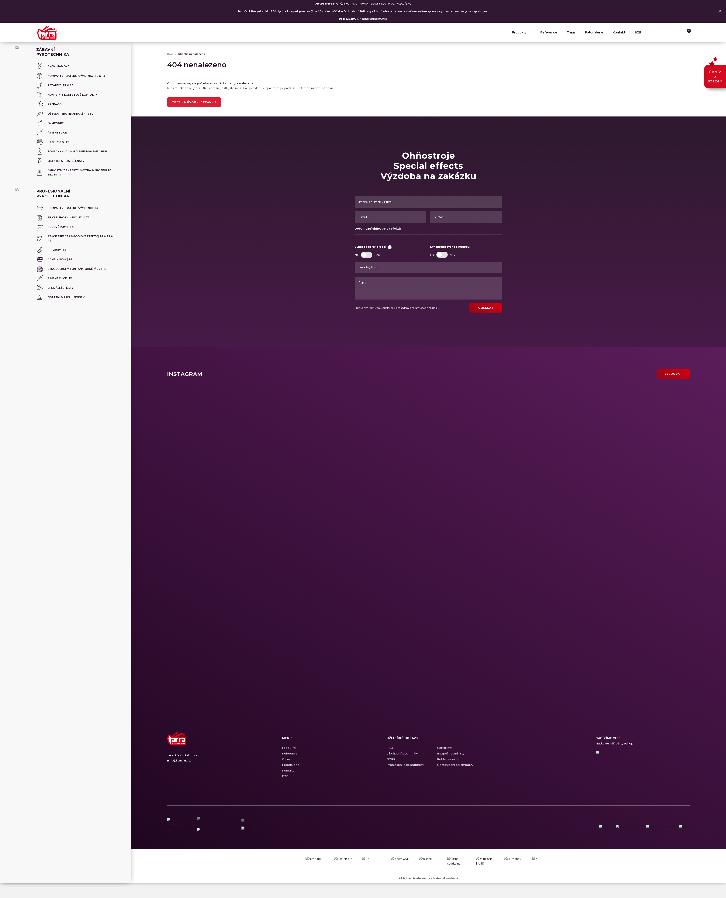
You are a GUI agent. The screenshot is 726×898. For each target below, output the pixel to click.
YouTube (190, 778)
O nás (571, 32)
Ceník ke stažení (716, 76)
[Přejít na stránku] (605, 827)
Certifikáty (444, 748)
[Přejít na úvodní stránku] (47, 32)
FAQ (390, 748)
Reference (548, 32)
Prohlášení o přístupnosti (405, 765)
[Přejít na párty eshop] (643, 767)
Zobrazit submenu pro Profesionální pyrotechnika (118, 191)
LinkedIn (183, 778)
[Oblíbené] (679, 32)
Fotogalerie (594, 32)
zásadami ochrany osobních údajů (418, 307)
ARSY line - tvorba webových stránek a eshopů (428, 878)
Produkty (519, 32)
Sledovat (673, 374)
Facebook (170, 778)
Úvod (170, 53)
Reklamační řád (449, 759)
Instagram (176, 778)
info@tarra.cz (179, 760)
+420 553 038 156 (182, 755)
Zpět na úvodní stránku (194, 102)
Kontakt (619, 32)
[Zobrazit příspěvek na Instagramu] (270, 442)
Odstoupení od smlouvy (455, 765)
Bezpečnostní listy (450, 753)
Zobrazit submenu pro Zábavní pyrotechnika (118, 49)
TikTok (196, 778)
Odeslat (486, 308)
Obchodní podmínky (402, 753)
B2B (638, 32)
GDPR (391, 759)
